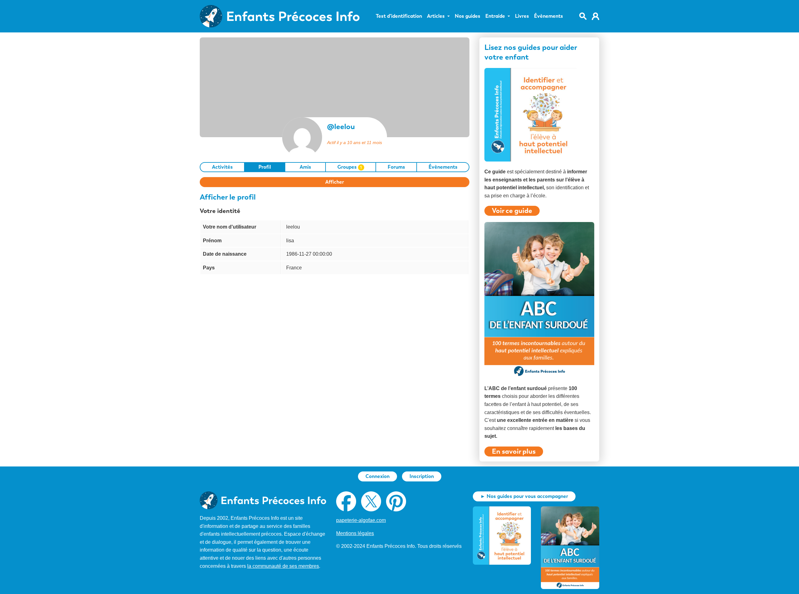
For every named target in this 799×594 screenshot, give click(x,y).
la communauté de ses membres (283, 566)
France (294, 267)
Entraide (495, 16)
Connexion (377, 476)
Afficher (334, 182)
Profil (264, 167)
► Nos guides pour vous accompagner (524, 496)
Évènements (548, 16)
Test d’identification (399, 16)
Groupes (349, 167)
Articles (436, 16)
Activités (222, 167)
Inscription (421, 476)
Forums (396, 167)
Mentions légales (355, 533)
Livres (522, 16)
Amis (305, 167)
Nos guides (467, 16)
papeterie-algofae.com (361, 520)
